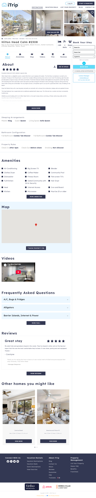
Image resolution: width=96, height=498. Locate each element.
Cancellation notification (84, 71)
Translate (53, 478)
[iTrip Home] (2, 38)
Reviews (51, 469)
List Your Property (68, 7)
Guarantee (52, 472)
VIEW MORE (19, 441)
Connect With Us (12, 458)
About (51, 467)
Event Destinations (34, 467)
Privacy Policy (40, 495)
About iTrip (54, 458)
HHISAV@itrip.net (84, 78)
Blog (81, 7)
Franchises (74, 472)
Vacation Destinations (35, 461)
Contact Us (53, 464)
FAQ (50, 475)
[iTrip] (10, 5)
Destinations (37, 7)
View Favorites (32, 469)
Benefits (74, 469)
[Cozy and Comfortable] (79, 16)
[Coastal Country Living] (79, 30)
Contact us (89, 7)
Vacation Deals (51, 7)
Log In (70, 3)
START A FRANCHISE (86, 3)
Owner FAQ (75, 466)
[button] (36, 225)
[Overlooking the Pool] (32, 23)
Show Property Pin (36, 248)
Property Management (77, 459)
